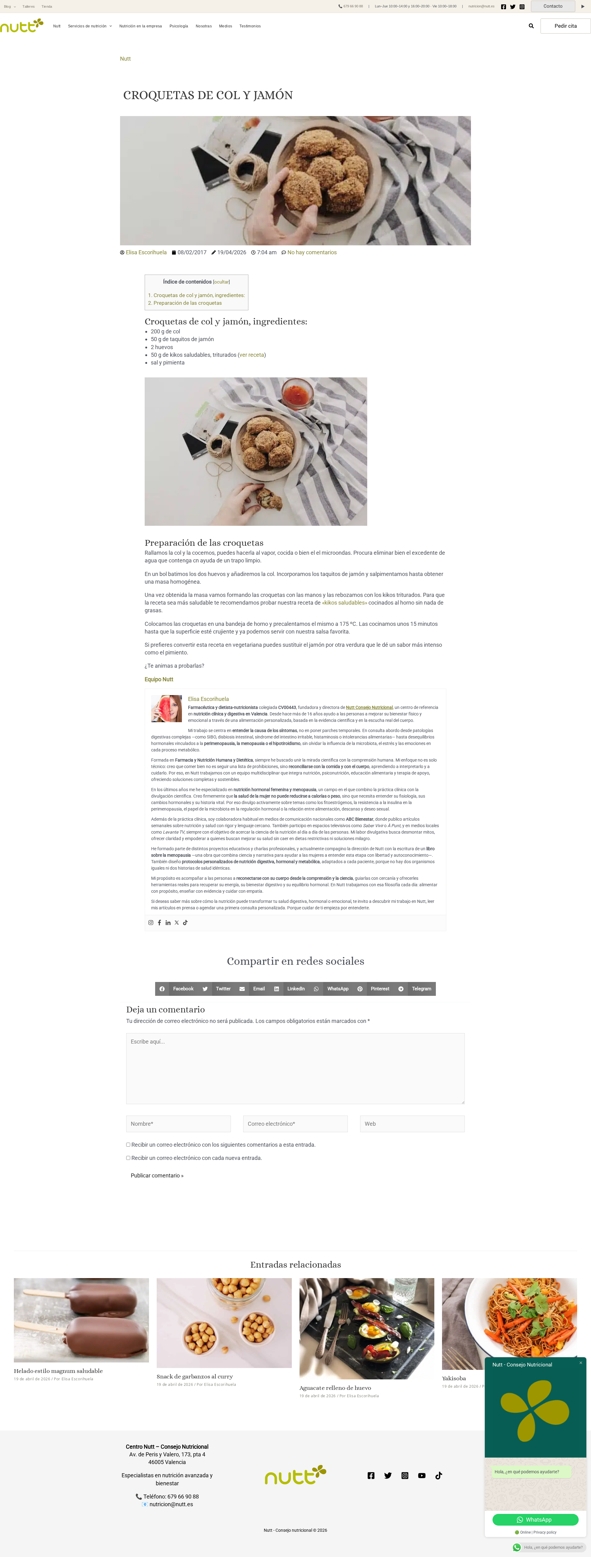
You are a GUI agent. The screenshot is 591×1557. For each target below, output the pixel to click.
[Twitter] (513, 7)
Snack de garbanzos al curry (195, 1376)
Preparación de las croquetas (185, 303)
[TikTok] (439, 1475)
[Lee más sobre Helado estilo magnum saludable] (81, 1320)
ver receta (251, 355)
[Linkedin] (168, 923)
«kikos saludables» (344, 602)
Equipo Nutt (159, 679)
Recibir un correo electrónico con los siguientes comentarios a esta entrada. (223, 1144)
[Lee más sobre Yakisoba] (509, 1323)
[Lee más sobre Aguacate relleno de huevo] (367, 1328)
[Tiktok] (185, 923)
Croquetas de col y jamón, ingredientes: (196, 295)
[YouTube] (422, 1475)
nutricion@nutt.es (481, 6)
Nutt (125, 58)
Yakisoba (454, 1378)
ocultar (221, 282)
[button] (13, 6)
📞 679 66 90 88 (350, 6)
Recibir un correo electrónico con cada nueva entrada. (196, 1158)
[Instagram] (522, 7)
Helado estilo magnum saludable (58, 1370)
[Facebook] (503, 7)
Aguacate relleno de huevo (336, 1387)
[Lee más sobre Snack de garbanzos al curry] (224, 1322)
